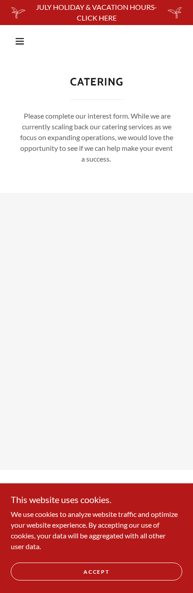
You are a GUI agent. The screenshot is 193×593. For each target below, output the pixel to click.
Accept (96, 571)
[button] (20, 41)
